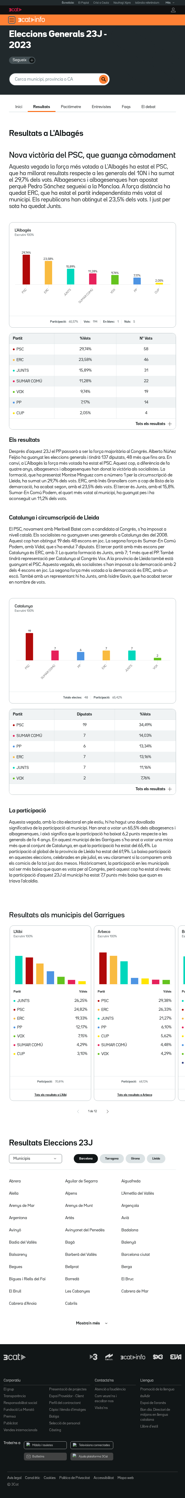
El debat (148, 107)
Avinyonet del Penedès (85, 1230)
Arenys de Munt (79, 1206)
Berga (126, 1267)
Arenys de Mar (22, 1206)
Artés (69, 1218)
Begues (15, 1267)
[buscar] (103, 79)
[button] (92, 423)
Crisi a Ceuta (101, 3)
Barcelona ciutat (135, 1254)
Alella (13, 1193)
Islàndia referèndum (147, 3)
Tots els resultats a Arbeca (134, 1095)
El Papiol (83, 3)
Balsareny (18, 1254)
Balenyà (128, 1242)
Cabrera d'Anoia (23, 1303)
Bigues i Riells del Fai (27, 1279)
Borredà (72, 1279)
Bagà (70, 1242)
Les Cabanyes (77, 1291)
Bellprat (72, 1267)
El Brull (15, 1291)
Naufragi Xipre (122, 3)
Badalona (129, 1230)
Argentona (18, 1218)
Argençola (130, 1206)
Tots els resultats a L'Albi (51, 1095)
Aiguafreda (131, 1181)
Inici (18, 107)
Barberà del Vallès (81, 1254)
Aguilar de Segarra (81, 1181)
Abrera (15, 1181)
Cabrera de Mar (134, 1291)
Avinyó (15, 1230)
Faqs (126, 107)
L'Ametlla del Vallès (137, 1193)
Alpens (71, 1193)
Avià (125, 1218)
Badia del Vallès (23, 1242)
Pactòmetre (71, 107)
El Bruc (127, 1279)
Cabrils (71, 1303)
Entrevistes (101, 107)
